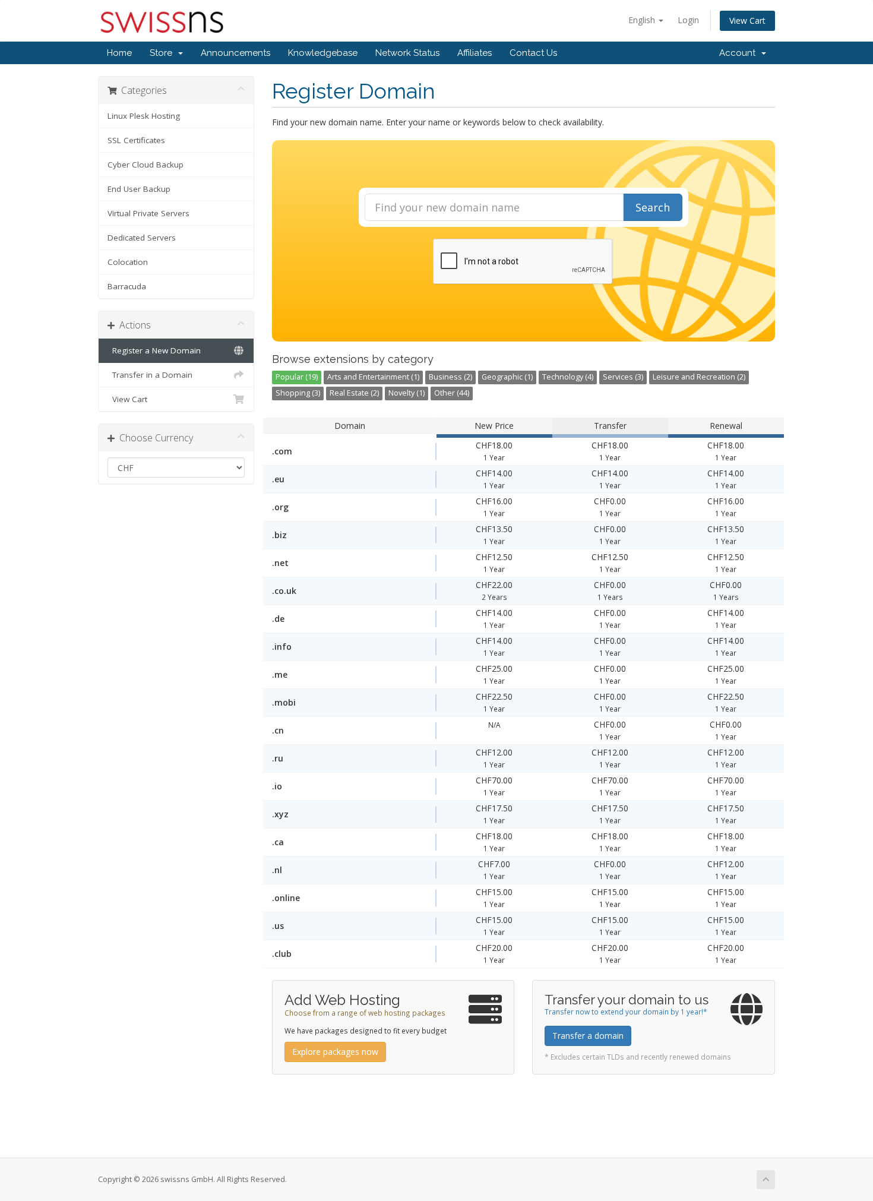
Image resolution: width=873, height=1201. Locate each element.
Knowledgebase (323, 53)
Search (652, 207)
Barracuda (126, 286)
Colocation (127, 262)
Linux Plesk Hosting (143, 115)
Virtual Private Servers (148, 213)
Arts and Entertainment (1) (373, 377)
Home (119, 53)
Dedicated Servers (141, 237)
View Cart (747, 20)
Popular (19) (297, 377)
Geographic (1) (507, 377)
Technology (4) (567, 377)
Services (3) (623, 377)
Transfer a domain (588, 1035)
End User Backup (138, 189)
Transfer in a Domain (149, 374)
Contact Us (533, 53)
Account (739, 53)
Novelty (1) (406, 393)
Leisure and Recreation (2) (699, 377)
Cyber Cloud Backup (145, 164)
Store (163, 53)
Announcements (235, 53)
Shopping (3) (298, 393)
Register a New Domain (154, 350)
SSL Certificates (136, 140)
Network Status (407, 53)
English (642, 20)
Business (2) (450, 377)
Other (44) (451, 393)
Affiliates (474, 53)
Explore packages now (335, 1051)
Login (688, 20)
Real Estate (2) (354, 393)
